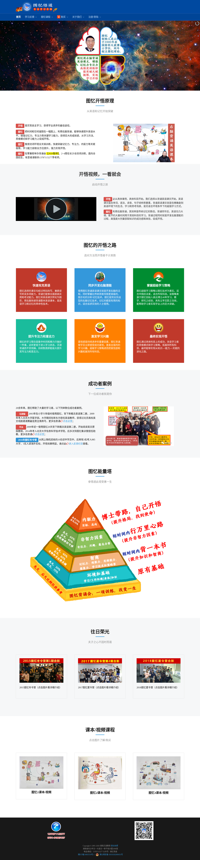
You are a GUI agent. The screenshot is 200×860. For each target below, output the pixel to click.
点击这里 (67, 421)
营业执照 (114, 846)
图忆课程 (45, 17)
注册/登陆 (93, 17)
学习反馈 (29, 17)
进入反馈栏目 (76, 443)
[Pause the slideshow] (191, 56)
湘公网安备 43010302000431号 (111, 855)
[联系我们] (56, 830)
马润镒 (22, 414)
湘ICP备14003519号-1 (86, 855)
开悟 (20, 126)
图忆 (20, 132)
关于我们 (77, 17)
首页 (18, 17)
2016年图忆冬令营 (27, 440)
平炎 (21, 427)
